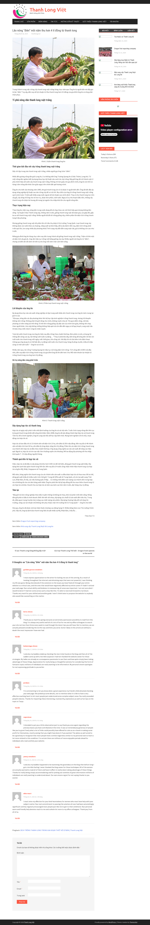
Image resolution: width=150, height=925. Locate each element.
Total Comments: (107, 161)
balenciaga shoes (30, 646)
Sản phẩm (31, 21)
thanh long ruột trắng (40, 537)
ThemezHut (133, 922)
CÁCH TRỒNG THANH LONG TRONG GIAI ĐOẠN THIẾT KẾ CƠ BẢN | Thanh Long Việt (51, 830)
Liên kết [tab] (131, 30)
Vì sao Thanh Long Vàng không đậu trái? (30, 551)
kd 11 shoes (28, 612)
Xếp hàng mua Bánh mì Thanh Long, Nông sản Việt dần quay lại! (125, 61)
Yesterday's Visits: (107, 157)
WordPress (112, 922)
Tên (19, 882)
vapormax (27, 717)
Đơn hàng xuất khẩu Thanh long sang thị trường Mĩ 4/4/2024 (124, 86)
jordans (26, 683)
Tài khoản (114, 21)
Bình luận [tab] (118, 30)
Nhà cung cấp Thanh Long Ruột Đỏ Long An (37, 526)
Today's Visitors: (107, 154)
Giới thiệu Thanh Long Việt (95, 21)
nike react (27, 793)
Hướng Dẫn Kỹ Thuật (70, 21)
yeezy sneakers (29, 756)
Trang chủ (19, 21)
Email (19, 889)
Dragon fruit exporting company (33, 521)
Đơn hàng (43, 21)
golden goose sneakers (32, 569)
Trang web (21, 895)
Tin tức (54, 21)
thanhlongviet (35, 34)
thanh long (25, 537)
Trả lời (17, 602)
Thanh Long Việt (48, 9)
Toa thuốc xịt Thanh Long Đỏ (124, 37)
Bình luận (20, 853)
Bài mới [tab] (105, 30)
